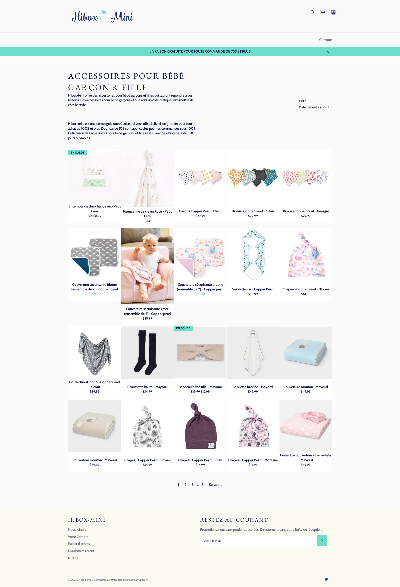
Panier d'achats (79, 544)
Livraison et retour (81, 551)
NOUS (73, 558)
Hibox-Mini (85, 579)
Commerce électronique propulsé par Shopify (121, 579)
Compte (325, 40)
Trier (302, 101)
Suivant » (215, 485)
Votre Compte (78, 537)
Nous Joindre (77, 529)
